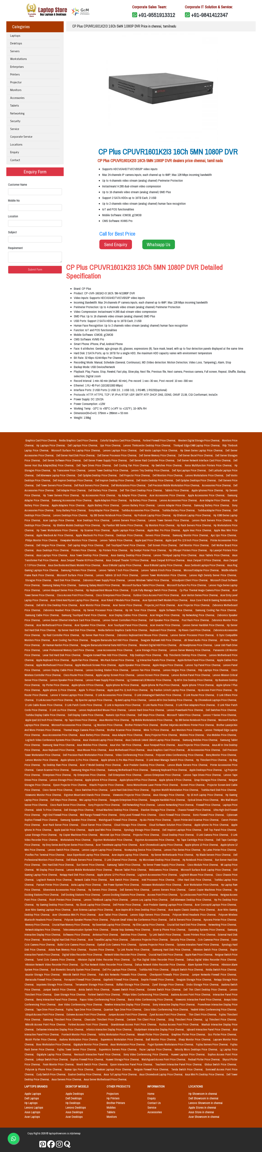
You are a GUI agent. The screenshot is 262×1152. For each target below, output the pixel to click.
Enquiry (14, 152)
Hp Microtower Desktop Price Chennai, (160, 860)
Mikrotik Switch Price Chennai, (80, 974)
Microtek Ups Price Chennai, (116, 835)
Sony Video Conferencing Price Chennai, (147, 1054)
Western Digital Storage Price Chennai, (199, 440)
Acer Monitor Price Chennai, (95, 605)
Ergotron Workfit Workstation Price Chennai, (175, 790)
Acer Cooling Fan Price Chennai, (71, 640)
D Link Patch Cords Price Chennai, (84, 705)
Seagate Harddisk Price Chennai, (168, 800)
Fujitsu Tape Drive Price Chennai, (84, 1009)
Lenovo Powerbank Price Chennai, (185, 710)
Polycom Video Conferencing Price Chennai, (180, 755)
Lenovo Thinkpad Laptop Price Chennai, (176, 555)
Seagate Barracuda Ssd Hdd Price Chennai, (115, 640)
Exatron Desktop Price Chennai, (85, 1074)
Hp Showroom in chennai (203, 1094)
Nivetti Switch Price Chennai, (93, 1064)
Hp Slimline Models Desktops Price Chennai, (77, 525)
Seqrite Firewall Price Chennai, (158, 979)
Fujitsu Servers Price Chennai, (212, 1044)
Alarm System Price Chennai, (204, 964)
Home (150, 1094)
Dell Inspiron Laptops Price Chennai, (182, 830)
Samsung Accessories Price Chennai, (72, 500)
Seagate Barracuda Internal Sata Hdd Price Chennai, (109, 645)
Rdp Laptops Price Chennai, (214, 670)
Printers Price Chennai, (84, 550)
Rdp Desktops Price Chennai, (146, 655)
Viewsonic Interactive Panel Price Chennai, (198, 999)
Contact (15, 160)
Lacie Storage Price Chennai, (151, 650)
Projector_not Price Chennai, (160, 605)
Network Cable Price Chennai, (91, 879)
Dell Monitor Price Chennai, (195, 545)
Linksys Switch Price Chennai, (52, 1059)
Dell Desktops (74, 1098)
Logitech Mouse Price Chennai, (197, 874)
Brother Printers (116, 1103)
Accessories (17, 98)
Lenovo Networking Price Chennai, (176, 805)
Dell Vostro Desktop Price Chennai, (155, 480)
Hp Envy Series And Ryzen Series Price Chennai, (68, 845)
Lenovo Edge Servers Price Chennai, (150, 914)
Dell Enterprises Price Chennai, (125, 775)
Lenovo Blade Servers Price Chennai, (188, 765)
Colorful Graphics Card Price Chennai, (120, 440)
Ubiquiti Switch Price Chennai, (187, 969)
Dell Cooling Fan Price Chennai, (132, 465)
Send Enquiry (115, 244)
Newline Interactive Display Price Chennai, (128, 1004)
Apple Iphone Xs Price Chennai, (212, 825)
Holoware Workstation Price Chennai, (162, 884)
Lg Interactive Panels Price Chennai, (156, 660)
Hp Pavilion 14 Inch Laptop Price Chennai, (173, 690)
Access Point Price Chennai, (162, 894)
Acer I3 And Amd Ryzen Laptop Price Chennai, (75, 600)
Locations (16, 144)
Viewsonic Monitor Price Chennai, (44, 795)
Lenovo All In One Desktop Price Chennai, (171, 700)
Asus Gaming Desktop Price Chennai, (131, 555)
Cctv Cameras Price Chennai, (214, 939)
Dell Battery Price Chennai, (103, 490)
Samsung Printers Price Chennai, (79, 570)
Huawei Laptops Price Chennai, (188, 1054)
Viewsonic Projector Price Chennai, (132, 795)
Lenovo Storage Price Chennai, (67, 780)
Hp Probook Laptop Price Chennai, (153, 515)
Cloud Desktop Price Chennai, (178, 835)
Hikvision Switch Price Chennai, (211, 949)
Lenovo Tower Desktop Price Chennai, (108, 470)
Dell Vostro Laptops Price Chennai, (159, 450)
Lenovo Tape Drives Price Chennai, (203, 775)
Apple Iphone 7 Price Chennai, (198, 685)
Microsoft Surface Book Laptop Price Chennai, (206, 869)
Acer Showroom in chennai (204, 1117)
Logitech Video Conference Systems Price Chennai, (53, 740)
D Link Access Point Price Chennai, (55, 700)
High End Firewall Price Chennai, (61, 815)
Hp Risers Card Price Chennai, (195, 630)
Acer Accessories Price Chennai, (168, 495)
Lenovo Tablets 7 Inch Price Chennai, (119, 570)
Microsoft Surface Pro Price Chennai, (187, 585)
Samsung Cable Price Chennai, (42, 615)
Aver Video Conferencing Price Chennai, (80, 1004)
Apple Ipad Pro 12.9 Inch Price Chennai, (187, 540)
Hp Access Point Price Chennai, (215, 690)
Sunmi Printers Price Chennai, (200, 934)
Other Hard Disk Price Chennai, (195, 879)
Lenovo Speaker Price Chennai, (67, 680)
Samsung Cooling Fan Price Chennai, (216, 610)
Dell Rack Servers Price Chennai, (92, 485)
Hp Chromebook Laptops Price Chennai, (216, 700)
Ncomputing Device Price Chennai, (143, 850)
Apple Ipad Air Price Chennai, (70, 830)
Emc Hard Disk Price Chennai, (59, 864)
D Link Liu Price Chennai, (63, 710)
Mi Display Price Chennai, (50, 869)
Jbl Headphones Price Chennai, (196, 645)
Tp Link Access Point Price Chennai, (199, 894)
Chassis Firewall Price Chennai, (195, 810)
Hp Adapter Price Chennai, (133, 495)
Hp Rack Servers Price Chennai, (194, 525)
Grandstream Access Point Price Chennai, (134, 1024)
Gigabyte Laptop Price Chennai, (55, 1054)
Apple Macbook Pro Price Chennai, (95, 535)
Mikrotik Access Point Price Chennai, (46, 1024)
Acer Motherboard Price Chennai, (54, 625)
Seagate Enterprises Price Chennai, (129, 800)
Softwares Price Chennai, (77, 934)
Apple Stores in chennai (202, 1107)
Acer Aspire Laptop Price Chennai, (130, 855)
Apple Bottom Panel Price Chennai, (197, 660)
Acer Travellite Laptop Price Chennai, (108, 939)
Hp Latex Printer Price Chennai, (220, 850)
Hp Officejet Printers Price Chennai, (188, 550)
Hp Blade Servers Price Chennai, (214, 855)
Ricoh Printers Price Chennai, (65, 899)
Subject (12, 232)
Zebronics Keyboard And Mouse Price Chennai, (143, 635)
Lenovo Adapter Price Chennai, (175, 505)
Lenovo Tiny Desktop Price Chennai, (151, 470)
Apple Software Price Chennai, (176, 610)
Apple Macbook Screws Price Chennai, (96, 665)
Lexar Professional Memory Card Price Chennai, (69, 650)
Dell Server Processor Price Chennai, (117, 455)
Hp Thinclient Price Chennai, (212, 760)
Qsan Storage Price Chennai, (70, 994)
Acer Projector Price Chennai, (194, 605)
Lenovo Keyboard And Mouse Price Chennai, (103, 710)
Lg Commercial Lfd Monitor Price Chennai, (149, 680)
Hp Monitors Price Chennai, (160, 525)
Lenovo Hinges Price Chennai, (180, 670)
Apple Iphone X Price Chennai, (175, 780)
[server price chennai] (51, 1144)
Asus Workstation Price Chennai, (128, 1044)
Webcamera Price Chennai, (164, 869)
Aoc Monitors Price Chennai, (187, 730)
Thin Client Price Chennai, (203, 1014)
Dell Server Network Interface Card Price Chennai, (204, 460)
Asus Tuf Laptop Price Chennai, (121, 1074)
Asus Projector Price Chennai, (194, 745)
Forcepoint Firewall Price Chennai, (83, 979)
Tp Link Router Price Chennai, (134, 949)
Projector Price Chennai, (146, 835)
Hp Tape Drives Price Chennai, (81, 720)
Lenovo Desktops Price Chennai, (71, 515)
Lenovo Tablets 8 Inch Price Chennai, (161, 570)
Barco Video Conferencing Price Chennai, (151, 999)
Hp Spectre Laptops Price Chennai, (94, 700)
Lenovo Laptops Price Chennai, (120, 450)
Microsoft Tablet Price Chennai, (184, 715)
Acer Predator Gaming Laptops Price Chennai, (168, 904)
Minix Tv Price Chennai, (157, 730)
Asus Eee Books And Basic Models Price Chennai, (74, 565)
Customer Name (17, 184)
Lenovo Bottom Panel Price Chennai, (191, 675)
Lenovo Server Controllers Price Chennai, (125, 620)
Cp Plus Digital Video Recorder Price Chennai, (159, 959)
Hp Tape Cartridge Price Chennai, (196, 840)
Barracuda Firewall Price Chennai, (44, 979)
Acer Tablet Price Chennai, (114, 914)
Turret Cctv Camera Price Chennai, (56, 959)
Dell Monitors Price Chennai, (168, 475)
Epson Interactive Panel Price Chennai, (132, 1064)
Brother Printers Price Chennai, (142, 725)
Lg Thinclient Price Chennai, (221, 1019)
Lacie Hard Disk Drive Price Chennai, (130, 790)
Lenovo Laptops (34, 1107)
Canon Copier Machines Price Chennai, (211, 889)
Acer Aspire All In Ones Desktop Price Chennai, (141, 909)
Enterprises (17, 67)
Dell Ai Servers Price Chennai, (185, 919)
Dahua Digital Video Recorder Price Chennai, (212, 959)
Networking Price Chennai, (222, 924)
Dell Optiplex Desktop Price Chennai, (98, 475)
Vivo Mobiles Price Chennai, (222, 735)
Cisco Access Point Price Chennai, (76, 595)
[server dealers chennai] (42, 1144)
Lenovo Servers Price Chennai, (129, 520)
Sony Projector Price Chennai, (104, 805)
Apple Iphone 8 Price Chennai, (101, 780)
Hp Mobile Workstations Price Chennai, (152, 720)
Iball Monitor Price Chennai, (161, 1039)
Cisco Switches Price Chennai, (92, 790)
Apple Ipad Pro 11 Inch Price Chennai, (128, 690)
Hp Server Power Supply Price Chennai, (164, 864)
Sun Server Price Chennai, (91, 864)
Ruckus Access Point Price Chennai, (179, 1024)
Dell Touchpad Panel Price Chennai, (126, 545)
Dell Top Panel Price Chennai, (220, 830)
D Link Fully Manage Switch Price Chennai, (154, 590)
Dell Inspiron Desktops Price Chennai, (73, 480)
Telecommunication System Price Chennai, (86, 929)
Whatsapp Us (158, 244)
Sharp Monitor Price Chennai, (195, 1039)
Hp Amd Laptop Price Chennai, (131, 700)
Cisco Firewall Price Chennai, (175, 815)
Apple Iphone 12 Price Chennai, (202, 845)
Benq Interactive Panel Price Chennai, (57, 999)
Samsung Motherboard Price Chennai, (128, 770)
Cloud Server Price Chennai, (97, 825)
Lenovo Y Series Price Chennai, (220, 715)
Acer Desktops (74, 1117)
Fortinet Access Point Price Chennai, (89, 1024)
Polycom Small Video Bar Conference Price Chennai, (139, 919)
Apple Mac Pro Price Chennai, (164, 530)
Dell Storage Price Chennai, (79, 810)
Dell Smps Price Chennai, (152, 715)
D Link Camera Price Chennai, (213, 835)
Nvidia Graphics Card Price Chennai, (78, 440)
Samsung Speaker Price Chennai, (78, 820)
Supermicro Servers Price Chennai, (118, 1049)
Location (13, 216)
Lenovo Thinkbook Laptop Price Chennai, (106, 899)
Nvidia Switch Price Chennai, (221, 969)
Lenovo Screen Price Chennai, (153, 675)
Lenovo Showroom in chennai (205, 1103)
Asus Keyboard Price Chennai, (59, 750)
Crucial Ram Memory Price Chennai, (71, 924)
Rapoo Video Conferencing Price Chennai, (103, 999)
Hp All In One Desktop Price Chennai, (194, 680)
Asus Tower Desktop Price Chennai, (89, 555)
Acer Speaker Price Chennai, (90, 625)
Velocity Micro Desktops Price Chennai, (196, 1049)
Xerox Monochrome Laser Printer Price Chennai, (153, 785)
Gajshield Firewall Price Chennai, (121, 979)
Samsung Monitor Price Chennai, (191, 535)
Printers (15, 74)
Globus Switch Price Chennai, (220, 1064)
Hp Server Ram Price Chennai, (98, 635)
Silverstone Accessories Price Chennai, (65, 889)
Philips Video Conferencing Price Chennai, (146, 994)
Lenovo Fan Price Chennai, (146, 670)
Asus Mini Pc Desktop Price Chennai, (205, 1074)
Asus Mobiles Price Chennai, (92, 745)
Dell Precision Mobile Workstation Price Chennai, (174, 485)
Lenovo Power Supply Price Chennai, (105, 680)
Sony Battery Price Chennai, (71, 510)
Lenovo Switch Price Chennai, (64, 850)
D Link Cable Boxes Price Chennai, (44, 705)
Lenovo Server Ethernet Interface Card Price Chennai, (72, 620)
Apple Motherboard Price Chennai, (55, 665)
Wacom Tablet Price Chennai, (131, 869)
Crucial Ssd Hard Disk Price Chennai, (187, 924)
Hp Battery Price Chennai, (143, 500)
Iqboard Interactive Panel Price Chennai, (209, 1029)
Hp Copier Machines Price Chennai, (79, 835)
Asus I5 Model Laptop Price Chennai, (163, 565)
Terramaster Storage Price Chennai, (95, 984)
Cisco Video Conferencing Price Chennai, (166, 1009)
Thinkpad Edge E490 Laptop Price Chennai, (197, 445)
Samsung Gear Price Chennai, (59, 745)
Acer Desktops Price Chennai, (94, 520)
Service (14, 129)
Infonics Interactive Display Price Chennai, (109, 1029)
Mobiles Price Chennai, (192, 735)
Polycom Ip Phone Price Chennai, (44, 1069)
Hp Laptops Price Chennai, (51, 445)
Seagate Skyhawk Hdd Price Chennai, (162, 640)
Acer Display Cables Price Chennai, (128, 615)
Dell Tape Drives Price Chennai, (94, 465)
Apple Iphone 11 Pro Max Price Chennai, (123, 760)
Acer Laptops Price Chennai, (59, 520)
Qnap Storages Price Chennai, (210, 780)
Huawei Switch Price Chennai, (129, 989)
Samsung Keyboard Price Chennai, (169, 770)
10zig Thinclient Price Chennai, (186, 1019)
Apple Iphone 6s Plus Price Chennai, (160, 685)
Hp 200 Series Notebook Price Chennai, (111, 515)
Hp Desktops (73, 1103)
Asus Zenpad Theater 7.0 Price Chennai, (128, 560)
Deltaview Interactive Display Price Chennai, (60, 1029)
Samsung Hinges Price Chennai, (88, 770)
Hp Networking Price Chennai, (199, 615)
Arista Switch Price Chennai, (95, 989)
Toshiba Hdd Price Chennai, (154, 969)
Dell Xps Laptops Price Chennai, (189, 470)
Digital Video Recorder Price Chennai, (82, 954)
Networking (17, 113)
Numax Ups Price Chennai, (80, 1069)
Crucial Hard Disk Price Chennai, (166, 954)
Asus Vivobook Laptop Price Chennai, (103, 740)
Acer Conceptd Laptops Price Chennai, (216, 904)
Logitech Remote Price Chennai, (55, 879)
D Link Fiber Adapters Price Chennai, (196, 705)
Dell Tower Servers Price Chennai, (54, 485)
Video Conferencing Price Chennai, (135, 755)
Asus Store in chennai (201, 1112)
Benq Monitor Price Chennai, (221, 755)
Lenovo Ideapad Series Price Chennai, (64, 590)
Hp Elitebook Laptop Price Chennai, (192, 515)
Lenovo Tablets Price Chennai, (117, 540)
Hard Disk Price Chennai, (67, 580)
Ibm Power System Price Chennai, (122, 884)
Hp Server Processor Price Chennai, (103, 610)
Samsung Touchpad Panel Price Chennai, (85, 615)
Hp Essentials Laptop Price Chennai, (111, 924)
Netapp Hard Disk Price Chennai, (78, 874)
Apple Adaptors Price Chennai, (111, 500)
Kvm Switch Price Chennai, (125, 879)
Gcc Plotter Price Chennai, (222, 1034)
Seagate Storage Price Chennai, (194, 979)
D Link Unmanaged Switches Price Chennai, (158, 695)
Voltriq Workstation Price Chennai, (117, 1034)
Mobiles (111, 1107)
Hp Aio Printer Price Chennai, (156, 820)
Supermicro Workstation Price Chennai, (122, 1039)
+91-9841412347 (209, 15)
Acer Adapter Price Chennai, (215, 500)
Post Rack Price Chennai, (196, 620)
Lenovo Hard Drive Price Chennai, (147, 710)
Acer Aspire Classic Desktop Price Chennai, (192, 909)
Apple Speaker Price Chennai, (135, 665)
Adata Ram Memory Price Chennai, (68, 949)
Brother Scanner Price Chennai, (124, 730)
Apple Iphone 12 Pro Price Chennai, (116, 874)
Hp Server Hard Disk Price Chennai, (77, 630)
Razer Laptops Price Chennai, (156, 1049)
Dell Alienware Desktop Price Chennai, (192, 899)
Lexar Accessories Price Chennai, (115, 650)
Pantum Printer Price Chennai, (53, 884)
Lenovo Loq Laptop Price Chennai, (150, 899)
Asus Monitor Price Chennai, (114, 720)
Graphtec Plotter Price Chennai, (188, 1034)
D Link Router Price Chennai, (199, 695)
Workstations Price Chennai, (76, 840)
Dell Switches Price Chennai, (221, 710)
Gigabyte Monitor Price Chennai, (91, 1044)
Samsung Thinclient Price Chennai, (63, 1019)
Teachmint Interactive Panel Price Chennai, (179, 1064)
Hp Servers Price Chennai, (103, 889)
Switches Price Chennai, (134, 934)
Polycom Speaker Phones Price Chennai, (86, 919)
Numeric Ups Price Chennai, (121, 715)
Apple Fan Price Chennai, (85, 660)
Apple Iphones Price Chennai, (208, 490)
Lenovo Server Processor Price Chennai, (193, 635)
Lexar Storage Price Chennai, (41, 835)
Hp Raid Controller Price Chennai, (61, 635)
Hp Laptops (31, 1103)
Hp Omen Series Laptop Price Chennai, (202, 450)
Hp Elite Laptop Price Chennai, (149, 924)
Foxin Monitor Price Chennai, (59, 1064)
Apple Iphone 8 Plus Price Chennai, (139, 780)
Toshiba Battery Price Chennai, (179, 510)
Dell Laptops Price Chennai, (83, 445)
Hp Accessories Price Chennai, (99, 495)
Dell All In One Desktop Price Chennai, (57, 605)
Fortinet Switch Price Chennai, (104, 994)
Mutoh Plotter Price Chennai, (41, 1039)
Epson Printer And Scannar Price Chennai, (197, 820)
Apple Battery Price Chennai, (104, 505)
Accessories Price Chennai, (217, 485)
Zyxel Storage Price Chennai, (168, 984)
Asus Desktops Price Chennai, (53, 550)
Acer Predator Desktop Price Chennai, (145, 765)
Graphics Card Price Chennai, (41, 440)
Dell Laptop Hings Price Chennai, (86, 545)
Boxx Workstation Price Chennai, (54, 1044)
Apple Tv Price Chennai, (92, 690)
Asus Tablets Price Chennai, (215, 555)
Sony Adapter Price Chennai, (104, 510)
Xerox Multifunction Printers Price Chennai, (209, 465)
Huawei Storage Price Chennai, (123, 1059)
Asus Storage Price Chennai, (169, 795)
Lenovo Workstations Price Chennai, (205, 475)
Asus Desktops (74, 1112)
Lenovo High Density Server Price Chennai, (213, 575)
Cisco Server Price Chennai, (58, 790)
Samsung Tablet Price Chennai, (124, 864)
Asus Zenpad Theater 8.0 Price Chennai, (83, 560)
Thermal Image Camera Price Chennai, (84, 730)
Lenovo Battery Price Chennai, (139, 505)
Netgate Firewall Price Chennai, (152, 1069)
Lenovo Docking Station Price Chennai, (108, 670)
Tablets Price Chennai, (177, 490)
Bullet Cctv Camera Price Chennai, (77, 944)
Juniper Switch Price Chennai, (60, 989)
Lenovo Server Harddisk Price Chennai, (204, 625)
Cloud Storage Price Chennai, (130, 825)
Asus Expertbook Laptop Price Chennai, (88, 855)
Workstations (18, 59)
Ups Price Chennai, (111, 445)
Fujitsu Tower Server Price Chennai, (77, 1049)
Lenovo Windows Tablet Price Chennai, (149, 580)
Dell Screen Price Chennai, (163, 545)
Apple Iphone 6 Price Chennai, (88, 685)
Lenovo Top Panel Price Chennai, (203, 665)
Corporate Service (21, 137)
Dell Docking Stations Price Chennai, (81, 894)
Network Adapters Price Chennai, (43, 929)
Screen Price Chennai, (193, 785)
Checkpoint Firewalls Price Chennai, (170, 974)
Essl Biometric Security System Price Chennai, (76, 969)
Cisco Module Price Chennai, (203, 864)
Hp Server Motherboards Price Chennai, (172, 855)
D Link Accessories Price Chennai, (114, 695)
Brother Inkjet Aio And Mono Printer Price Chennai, (188, 725)
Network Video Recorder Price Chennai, (126, 954)
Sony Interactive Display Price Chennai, (174, 1004)
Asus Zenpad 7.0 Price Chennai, (204, 560)
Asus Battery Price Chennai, (95, 735)
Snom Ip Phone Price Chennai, (170, 929)
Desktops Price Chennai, (130, 535)
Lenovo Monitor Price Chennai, (42, 760)
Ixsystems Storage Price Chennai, (55, 984)
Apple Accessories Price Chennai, (207, 495)
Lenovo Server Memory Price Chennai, (191, 650)
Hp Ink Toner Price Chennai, (141, 610)
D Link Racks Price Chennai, (159, 705)
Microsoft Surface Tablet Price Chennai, (144, 585)
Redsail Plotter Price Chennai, (204, 1059)
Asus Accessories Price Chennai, (60, 735)
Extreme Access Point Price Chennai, (87, 1014)
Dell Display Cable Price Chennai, (86, 715)
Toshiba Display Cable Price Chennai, (45, 715)
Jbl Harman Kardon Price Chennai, (60, 645)
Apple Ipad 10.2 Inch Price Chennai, (44, 720)
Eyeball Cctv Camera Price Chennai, (117, 944)
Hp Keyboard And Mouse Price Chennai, (108, 590)
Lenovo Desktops (76, 1107)
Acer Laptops (32, 1117)
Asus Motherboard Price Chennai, (127, 750)
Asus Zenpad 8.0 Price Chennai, (168, 560)
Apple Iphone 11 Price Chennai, (60, 690)
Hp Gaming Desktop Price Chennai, (55, 904)
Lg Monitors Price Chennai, (109, 725)
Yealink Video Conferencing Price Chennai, (214, 1009)
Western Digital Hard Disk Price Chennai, (65, 939)
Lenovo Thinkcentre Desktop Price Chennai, (147, 445)
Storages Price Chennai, (38, 580)
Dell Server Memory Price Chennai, (158, 455)
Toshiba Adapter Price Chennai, (215, 510)
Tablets (14, 105)
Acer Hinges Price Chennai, (165, 615)
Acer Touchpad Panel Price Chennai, (128, 625)
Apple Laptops (33, 1094)
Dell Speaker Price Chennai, (164, 620)
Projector (16, 82)
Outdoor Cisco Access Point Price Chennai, (156, 595)
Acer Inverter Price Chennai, (165, 625)
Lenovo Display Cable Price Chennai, (63, 670)
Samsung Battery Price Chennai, (212, 505)
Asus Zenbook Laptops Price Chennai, (205, 565)
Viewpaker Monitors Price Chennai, (79, 540)
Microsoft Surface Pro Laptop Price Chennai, (76, 450)
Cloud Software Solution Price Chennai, (171, 825)
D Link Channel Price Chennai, (121, 860)
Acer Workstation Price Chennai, (202, 884)
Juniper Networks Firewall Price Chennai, (214, 974)
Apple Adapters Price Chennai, (69, 505)
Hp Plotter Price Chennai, (56, 685)
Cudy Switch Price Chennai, (51, 1074)
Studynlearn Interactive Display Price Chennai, (159, 1029)
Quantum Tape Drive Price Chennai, (123, 1009)
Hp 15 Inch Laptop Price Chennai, (205, 795)
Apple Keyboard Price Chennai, (53, 660)
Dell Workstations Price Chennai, (129, 485)
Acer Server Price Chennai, (128, 605)
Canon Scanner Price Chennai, (53, 770)
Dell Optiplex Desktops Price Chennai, (196, 480)
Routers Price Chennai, (102, 949)
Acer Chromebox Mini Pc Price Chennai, (74, 914)
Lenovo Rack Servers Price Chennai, (212, 520)
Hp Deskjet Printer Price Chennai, (148, 550)
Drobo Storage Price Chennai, (203, 984)
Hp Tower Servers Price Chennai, (61, 495)
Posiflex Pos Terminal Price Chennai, (45, 855)
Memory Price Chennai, (37, 924)
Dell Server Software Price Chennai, (62, 460)
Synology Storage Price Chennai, (142, 830)
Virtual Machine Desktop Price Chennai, (117, 810)
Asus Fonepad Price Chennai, (160, 745)
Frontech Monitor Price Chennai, (79, 1034)
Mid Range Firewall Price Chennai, (99, 815)
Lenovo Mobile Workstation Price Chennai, (90, 869)
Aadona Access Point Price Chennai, (191, 994)
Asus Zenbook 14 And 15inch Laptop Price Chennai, (153, 740)
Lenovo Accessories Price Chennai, (179, 500)
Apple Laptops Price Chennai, (129, 530)
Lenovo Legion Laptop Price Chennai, (102, 850)
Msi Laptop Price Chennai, (93, 800)
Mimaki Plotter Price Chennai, (154, 1034)
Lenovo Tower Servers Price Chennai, (169, 520)
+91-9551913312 (156, 15)
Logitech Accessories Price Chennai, (158, 874)
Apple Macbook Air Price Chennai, (55, 535)
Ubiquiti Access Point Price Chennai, (45, 1014)
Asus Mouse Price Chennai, (92, 750)
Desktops (16, 43)
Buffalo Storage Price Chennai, (133, 984)
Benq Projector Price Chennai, (161, 735)
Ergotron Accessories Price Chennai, (155, 840)
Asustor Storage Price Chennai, (43, 974)
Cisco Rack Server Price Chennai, (68, 805)
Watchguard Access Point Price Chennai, (164, 1059)
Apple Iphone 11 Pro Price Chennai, (80, 760)
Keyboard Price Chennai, (163, 630)
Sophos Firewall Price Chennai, (87, 1059)
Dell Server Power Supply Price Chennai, (106, 460)
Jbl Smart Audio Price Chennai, (201, 640)
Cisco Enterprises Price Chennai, (114, 595)
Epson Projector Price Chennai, (70, 785)
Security (15, 121)
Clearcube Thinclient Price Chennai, (104, 1019)
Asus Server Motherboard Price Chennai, (105, 1079)
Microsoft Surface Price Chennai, (75, 575)
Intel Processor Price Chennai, (159, 879)
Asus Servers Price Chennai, (67, 1079)
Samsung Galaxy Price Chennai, (59, 585)
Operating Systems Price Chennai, (207, 929)
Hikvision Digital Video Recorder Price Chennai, (104, 959)
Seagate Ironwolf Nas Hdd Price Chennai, (106, 655)
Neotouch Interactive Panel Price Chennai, (98, 1054)
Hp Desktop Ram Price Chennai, (60, 765)
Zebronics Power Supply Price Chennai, (104, 580)
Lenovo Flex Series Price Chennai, (182, 850)
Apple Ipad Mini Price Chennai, (105, 830)
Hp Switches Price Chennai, (167, 465)
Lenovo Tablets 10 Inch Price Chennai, (118, 575)
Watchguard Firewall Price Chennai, (118, 820)
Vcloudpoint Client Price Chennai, (190, 580)
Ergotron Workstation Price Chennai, (113, 840)
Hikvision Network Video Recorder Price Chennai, (52, 964)
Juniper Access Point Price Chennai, (128, 1014)
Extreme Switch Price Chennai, (164, 989)
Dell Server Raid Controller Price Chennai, (153, 460)
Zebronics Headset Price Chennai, (62, 610)
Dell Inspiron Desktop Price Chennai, (115, 480)
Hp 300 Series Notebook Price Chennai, (196, 720)
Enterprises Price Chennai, (57, 775)
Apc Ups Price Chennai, (224, 535)
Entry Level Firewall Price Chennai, (138, 815)
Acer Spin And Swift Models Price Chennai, (166, 600)
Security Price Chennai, (183, 939)
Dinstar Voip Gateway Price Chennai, (131, 929)
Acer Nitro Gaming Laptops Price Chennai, (48, 909)
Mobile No (14, 200)
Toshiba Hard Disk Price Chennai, (219, 790)
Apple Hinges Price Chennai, (168, 665)
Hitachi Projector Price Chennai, (107, 785)
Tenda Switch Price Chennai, (187, 1069)
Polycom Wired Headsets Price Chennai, (195, 914)
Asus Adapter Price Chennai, (127, 735)
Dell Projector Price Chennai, (135, 475)
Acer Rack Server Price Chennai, (61, 825)
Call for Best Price (117, 233)
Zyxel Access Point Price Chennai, (168, 1014)
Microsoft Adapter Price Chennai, (202, 570)
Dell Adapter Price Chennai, (72, 490)
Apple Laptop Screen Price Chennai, (115, 675)
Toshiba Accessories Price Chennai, (141, 510)
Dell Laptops (32, 1098)
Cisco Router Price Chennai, (79, 675)
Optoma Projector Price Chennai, (157, 944)
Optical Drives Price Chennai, (203, 800)
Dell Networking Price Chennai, (139, 805)
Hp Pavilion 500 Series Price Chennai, (123, 525)
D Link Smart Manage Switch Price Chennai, (171, 760)
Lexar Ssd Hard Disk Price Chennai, (62, 655)
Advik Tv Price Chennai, (49, 810)
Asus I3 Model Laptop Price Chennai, (122, 565)
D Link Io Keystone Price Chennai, (123, 705)
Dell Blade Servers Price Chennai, (84, 860)
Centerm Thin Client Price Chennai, (147, 1019)
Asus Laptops (32, 1112)
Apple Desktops (75, 1094)
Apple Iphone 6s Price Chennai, (123, 685)
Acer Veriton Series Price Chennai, (200, 595)
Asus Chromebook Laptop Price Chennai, (161, 1074)
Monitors (15, 90)
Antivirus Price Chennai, (106, 934)
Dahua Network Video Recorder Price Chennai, (160, 964)
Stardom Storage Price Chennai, (158, 810)
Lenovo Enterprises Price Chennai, (163, 775)
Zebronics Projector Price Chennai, (149, 939)
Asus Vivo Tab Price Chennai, (126, 745)
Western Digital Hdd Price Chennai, (158, 645)
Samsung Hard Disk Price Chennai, (172, 949)
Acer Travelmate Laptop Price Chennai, (117, 845)
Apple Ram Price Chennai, (199, 954)
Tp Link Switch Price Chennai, (165, 934)
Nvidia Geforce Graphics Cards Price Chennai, (123, 630)
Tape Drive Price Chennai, (50, 1009)
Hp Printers (113, 1098)
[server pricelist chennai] (59, 1144)
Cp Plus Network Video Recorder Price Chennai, (107, 964)
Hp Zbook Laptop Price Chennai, (93, 904)
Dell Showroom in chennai (203, 1098)
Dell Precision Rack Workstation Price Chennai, (88, 755)
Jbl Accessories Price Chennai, (204, 750)
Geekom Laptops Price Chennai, (114, 1069)
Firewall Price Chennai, (208, 805)
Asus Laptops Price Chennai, (52, 555)
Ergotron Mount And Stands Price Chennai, (87, 795)
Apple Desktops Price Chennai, (206, 770)
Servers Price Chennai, (158, 535)
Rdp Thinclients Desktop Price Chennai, (186, 655)
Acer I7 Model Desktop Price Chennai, (101, 765)
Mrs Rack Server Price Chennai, (118, 660)
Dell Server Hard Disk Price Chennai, (76, 455)
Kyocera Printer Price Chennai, (220, 919)
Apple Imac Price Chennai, (198, 530)
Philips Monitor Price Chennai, (42, 540)
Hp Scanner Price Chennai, (96, 530)
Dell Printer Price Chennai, (127, 904)
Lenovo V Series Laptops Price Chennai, (72, 695)
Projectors (113, 1094)
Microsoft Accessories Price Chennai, (72, 725)
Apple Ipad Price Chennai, (149, 540)
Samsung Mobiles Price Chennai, (201, 740)
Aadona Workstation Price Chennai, (79, 1039)
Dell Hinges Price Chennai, (51, 545)
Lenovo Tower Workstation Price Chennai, (164, 575)
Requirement (15, 248)
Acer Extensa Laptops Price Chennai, (93, 909)
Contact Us (154, 1103)
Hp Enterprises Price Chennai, (90, 775)
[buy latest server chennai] (67, 1144)
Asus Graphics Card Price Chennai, (166, 750)
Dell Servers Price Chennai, (135, 889)
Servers (14, 51)
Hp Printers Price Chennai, (114, 550)
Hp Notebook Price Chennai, (198, 860)
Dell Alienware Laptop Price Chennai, (56, 475)
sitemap (76, 1133)
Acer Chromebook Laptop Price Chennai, (162, 845)
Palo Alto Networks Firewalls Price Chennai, (123, 974)
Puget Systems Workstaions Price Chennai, (171, 1044)
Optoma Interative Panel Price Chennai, (198, 944)
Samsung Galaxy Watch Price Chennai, (100, 585)
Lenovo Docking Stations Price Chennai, (124, 894)
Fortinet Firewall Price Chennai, (159, 440)
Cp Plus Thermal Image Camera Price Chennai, (205, 590)
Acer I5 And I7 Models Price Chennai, (121, 600)
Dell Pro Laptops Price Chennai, (120, 969)
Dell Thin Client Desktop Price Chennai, (141, 490)
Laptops (15, 36)
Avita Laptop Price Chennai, (86, 884)
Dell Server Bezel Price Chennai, (196, 455)
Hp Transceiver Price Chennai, (70, 470)
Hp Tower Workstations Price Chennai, (58, 530)
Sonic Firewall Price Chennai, (209, 815)
